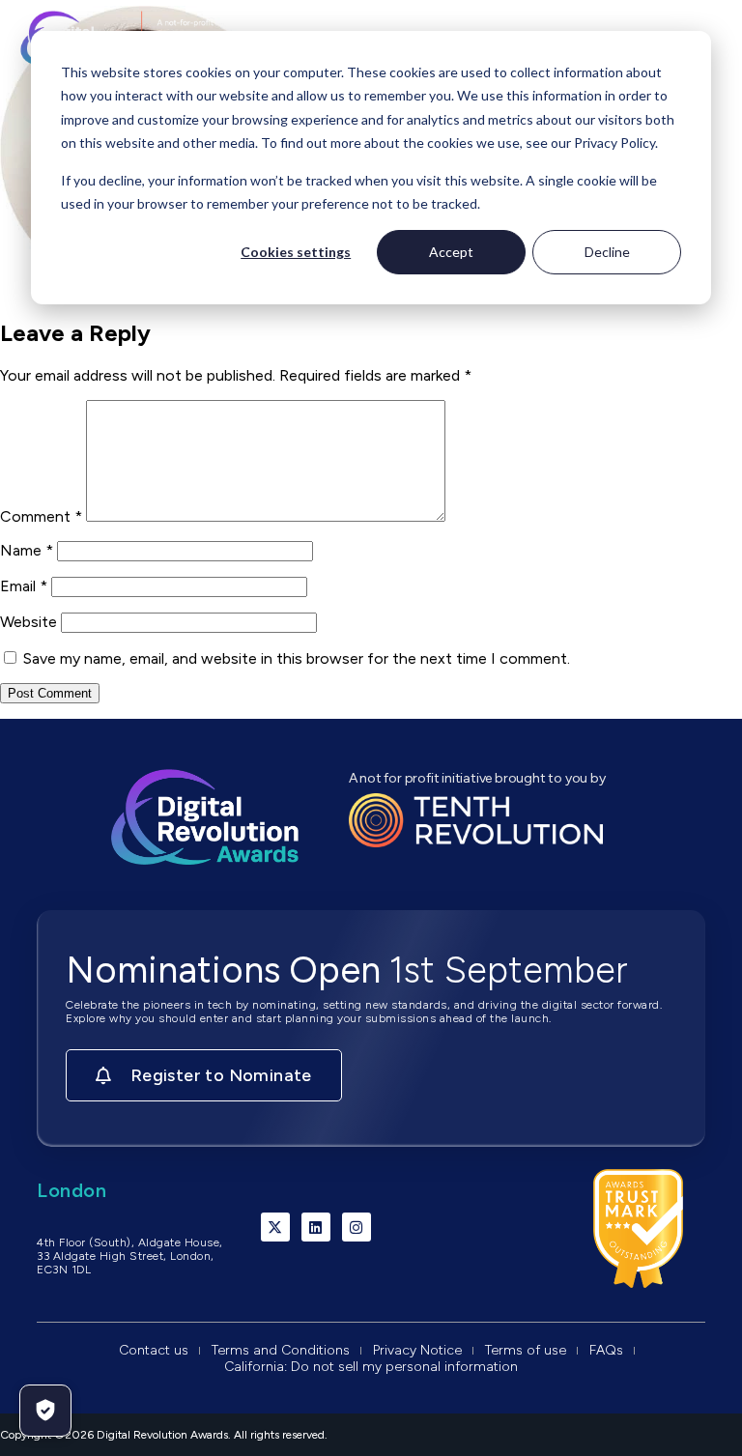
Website (28, 622)
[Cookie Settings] (45, 1411)
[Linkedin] (315, 1227)
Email (23, 586)
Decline (607, 251)
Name (26, 550)
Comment (41, 516)
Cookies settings (296, 251)
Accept (451, 251)
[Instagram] (356, 1227)
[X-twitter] (275, 1227)
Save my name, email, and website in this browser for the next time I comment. (296, 658)
